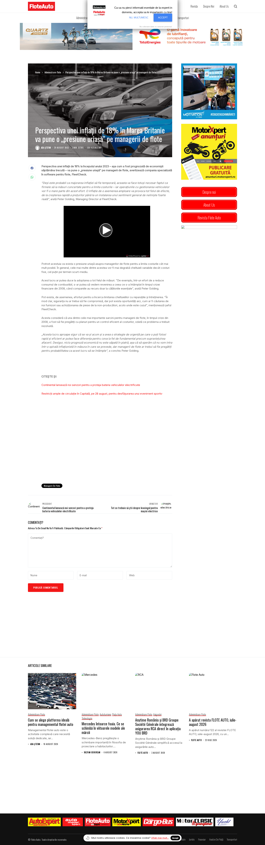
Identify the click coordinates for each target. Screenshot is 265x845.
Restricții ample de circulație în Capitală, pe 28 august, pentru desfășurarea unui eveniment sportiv (101, 393)
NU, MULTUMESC (138, 17)
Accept (175, 837)
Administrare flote (53, 72)
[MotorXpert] (126, 822)
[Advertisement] (106, 451)
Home (37, 72)
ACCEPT (163, 17)
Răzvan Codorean (92, 752)
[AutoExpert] (44, 822)
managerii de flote (52, 485)
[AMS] (73, 822)
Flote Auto (143, 753)
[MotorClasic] (194, 822)
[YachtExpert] (224, 822)
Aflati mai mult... (160, 837)
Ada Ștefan (46, 148)
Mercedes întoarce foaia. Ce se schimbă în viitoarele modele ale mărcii (103, 728)
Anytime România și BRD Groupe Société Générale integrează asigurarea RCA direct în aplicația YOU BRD (158, 726)
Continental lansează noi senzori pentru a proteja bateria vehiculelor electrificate (90, 385)
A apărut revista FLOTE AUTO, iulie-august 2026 (212, 722)
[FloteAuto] (98, 822)
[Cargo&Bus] (158, 822)
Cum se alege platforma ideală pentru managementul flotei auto (50, 722)
